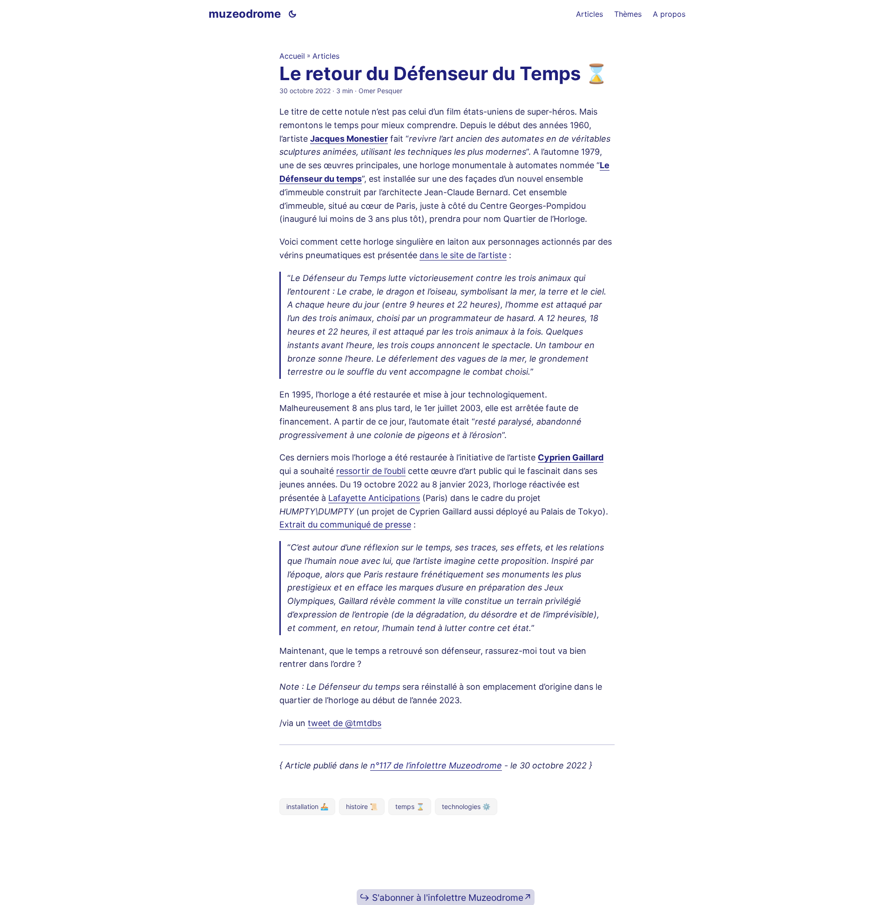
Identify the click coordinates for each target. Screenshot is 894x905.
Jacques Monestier (349, 139)
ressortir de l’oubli (371, 471)
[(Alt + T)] (292, 14)
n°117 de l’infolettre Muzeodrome (436, 765)
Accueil (292, 56)
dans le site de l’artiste (463, 255)
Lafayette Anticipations (374, 498)
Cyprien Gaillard (570, 457)
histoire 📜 (362, 806)
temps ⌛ (409, 806)
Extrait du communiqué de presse (345, 524)
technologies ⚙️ (466, 806)
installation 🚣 (307, 806)
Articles (325, 56)
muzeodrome (245, 14)
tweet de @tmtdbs (344, 723)
